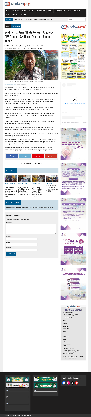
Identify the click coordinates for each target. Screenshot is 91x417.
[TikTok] (72, 383)
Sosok (69, 11)
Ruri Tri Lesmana (31, 48)
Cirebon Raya (16, 11)
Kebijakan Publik (60, 11)
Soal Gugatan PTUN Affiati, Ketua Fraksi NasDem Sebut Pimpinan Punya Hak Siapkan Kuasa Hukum (24, 191)
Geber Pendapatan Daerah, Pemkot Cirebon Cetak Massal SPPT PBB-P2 (52, 188)
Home (7, 11)
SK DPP (40, 48)
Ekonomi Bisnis (40, 11)
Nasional (23, 15)
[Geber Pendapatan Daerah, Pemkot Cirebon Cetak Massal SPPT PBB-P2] (52, 181)
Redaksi (13, 85)
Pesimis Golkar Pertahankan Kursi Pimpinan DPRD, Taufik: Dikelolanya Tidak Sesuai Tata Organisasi (37, 192)
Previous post (27, 163)
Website (8, 247)
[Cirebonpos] (17, 4)
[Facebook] (63, 383)
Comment (9, 222)
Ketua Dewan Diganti (40, 46)
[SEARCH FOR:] (77, 19)
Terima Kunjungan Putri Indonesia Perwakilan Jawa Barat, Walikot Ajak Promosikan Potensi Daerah (11, 192)
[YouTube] (76, 383)
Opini (7, 15)
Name (8, 236)
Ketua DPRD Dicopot (11, 48)
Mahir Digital (28, 415)
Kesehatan (77, 11)
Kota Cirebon (21, 48)
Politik (24, 11)
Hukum (31, 11)
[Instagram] (68, 383)
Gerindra (29, 46)
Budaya (50, 11)
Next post (37, 163)
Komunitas (15, 15)
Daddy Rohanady (21, 46)
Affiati (13, 46)
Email (8, 242)
